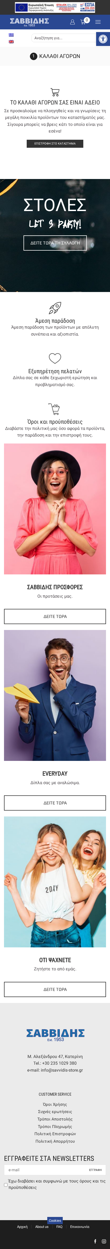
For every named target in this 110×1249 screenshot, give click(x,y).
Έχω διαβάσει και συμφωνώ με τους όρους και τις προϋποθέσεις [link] (57, 1184)
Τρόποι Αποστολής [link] (55, 1119)
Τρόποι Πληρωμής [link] (55, 1126)
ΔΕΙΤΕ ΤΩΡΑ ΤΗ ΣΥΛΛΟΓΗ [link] (55, 243)
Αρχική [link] (22, 1226)
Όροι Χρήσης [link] (55, 1104)
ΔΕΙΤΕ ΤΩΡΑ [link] (55, 616)
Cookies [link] (55, 1221)
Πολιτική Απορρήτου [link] (55, 1141)
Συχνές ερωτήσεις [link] (55, 1111)
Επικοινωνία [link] (79, 1226)
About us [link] (42, 1226)
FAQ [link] (59, 1226)
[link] (103, 39)
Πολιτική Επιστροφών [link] (55, 1133)
